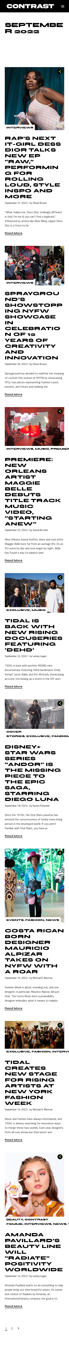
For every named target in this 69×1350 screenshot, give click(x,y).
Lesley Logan (40, 656)
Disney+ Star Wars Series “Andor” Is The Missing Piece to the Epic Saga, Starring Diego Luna (33, 773)
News (52, 920)
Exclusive (18, 610)
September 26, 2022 (16, 364)
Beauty (14, 1219)
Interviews (19, 127)
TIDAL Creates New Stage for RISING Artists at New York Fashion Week (31, 1082)
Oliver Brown (40, 203)
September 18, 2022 (16, 805)
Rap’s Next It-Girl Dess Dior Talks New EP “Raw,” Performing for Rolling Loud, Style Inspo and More (33, 167)
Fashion (34, 920)
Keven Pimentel (41, 805)
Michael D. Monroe (43, 978)
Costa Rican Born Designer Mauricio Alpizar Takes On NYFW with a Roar (34, 951)
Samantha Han (40, 530)
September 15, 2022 (16, 1109)
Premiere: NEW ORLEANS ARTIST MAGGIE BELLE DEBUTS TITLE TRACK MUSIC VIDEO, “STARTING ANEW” (33, 492)
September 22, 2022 (16, 530)
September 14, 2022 (16, 1276)
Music (42, 448)
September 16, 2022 (16, 978)
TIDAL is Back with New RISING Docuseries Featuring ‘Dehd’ (34, 635)
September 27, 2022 (16, 203)
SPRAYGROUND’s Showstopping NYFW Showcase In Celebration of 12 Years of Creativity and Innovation (34, 326)
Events (15, 920)
